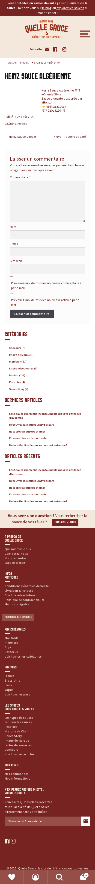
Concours (15, 348)
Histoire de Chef (16, 731)
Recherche (59, 877)
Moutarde (11, 638)
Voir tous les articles (19, 754)
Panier (79, 874)
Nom (13, 227)
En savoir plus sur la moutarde (28, 438)
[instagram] (13, 841)
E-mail (14, 244)
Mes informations (17, 778)
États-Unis (12, 680)
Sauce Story (16, 389)
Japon (9, 690)
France (9, 676)
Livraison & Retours (19, 590)
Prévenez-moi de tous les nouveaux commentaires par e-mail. (46, 285)
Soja (8, 647)
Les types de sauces (19, 718)
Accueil (12, 62)
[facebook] (7, 841)
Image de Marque (20, 355)
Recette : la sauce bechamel (27, 431)
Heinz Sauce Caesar (22, 136)
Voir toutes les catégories (23, 656)
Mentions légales (17, 604)
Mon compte (36, 877)
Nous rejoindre (15, 558)
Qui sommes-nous (18, 549)
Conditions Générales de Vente (27, 586)
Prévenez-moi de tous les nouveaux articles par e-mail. (45, 302)
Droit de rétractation (20, 595)
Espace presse (15, 563)
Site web (16, 261)
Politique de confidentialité (25, 600)
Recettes (15, 382)
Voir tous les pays (17, 694)
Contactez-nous (65, 522)
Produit (24, 62)
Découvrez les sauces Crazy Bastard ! (32, 424)
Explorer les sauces (18, 722)
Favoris (12, 877)
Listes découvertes (21, 368)
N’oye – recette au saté (70, 136)
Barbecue (11, 652)
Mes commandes (17, 774)
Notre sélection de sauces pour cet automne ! (38, 445)
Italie (8, 685)
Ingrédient (16, 361)
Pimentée (11, 642)
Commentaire (20, 177)
